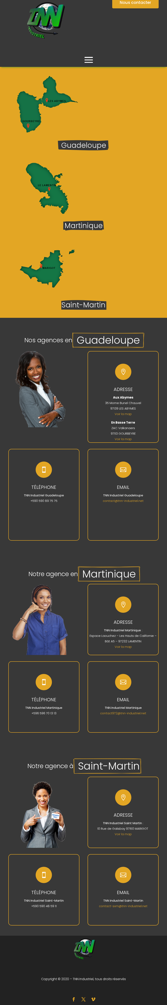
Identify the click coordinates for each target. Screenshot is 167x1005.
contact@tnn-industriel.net (123, 501)
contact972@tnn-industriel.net (123, 713)
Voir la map (123, 414)
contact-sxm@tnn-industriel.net (123, 906)
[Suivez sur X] (83, 999)
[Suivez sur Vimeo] (93, 999)
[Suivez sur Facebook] (74, 999)
